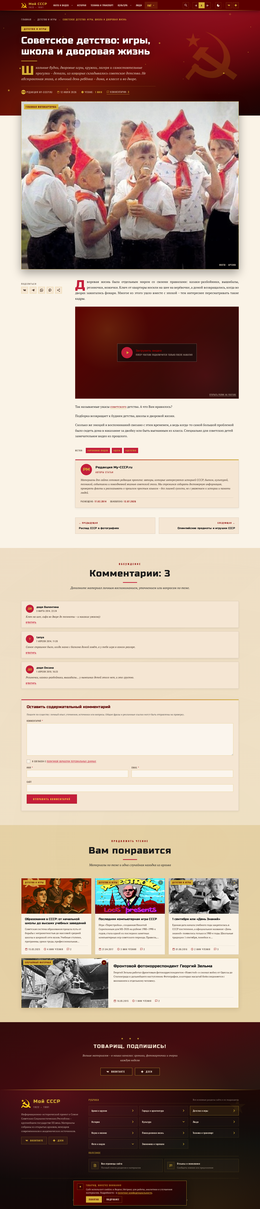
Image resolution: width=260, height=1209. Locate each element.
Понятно (94, 1199)
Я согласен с (64, 761)
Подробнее (112, 1199)
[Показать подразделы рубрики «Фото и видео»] (72, 5)
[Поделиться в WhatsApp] (41, 290)
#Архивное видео (98, 450)
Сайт (29, 781)
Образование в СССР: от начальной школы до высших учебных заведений (55, 921)
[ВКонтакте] (229, 5)
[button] (130, 185)
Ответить (31, 622)
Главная (26, 19)
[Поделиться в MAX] (50, 290)
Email (135, 767)
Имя (30, 767)
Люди (139, 5)
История (81, 5)
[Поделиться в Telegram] (33, 290)
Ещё (149, 5)
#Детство (131, 450)
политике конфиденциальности (135, 1192)
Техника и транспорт (102, 5)
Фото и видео (61, 5)
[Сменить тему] (218, 5)
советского (118, 406)
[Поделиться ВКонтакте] (24, 290)
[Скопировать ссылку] (58, 290)
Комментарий (35, 720)
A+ (208, 5)
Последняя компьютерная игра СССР (128, 919)
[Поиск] (186, 5)
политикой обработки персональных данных (71, 761)
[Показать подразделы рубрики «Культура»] (130, 5)
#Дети (117, 450)
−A (196, 5)
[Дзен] (236, 5)
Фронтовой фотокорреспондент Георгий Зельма (163, 966)
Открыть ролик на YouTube (222, 394)
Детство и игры (47, 19)
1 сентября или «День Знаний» (196, 919)
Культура (123, 5)
